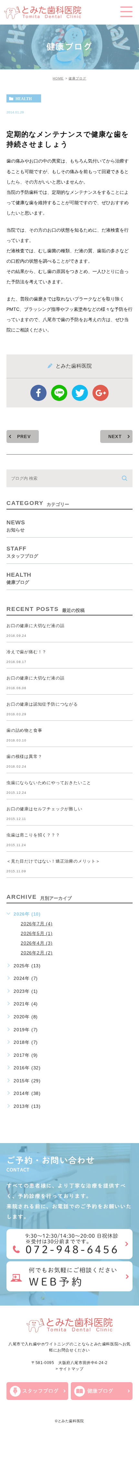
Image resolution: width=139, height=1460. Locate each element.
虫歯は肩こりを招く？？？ (33, 835)
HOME (58, 78)
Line (59, 393)
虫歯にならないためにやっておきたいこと (48, 782)
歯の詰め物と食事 (24, 730)
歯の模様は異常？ (24, 756)
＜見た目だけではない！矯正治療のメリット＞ (53, 861)
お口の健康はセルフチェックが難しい (44, 808)
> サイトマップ (70, 1369)
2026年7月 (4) (37, 923)
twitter (80, 393)
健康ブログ (77, 78)
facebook (38, 393)
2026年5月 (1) (37, 933)
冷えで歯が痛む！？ (26, 651)
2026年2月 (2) (37, 952)
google (100, 393)
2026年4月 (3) (37, 943)
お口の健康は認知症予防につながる (42, 704)
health (24, 98)
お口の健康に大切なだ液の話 (35, 625)
